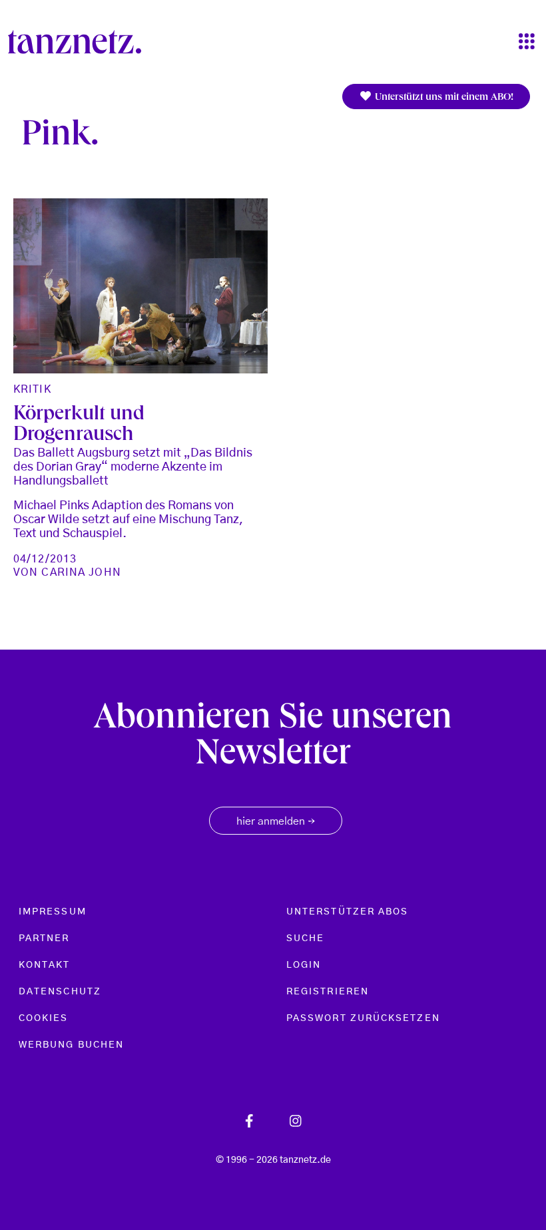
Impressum (53, 912)
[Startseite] (80, 42)
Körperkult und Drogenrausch (78, 425)
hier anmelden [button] (275, 822)
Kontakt (45, 965)
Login (303, 965)
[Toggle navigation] (526, 42)
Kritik (32, 389)
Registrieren (327, 991)
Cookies (44, 1018)
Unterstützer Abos (347, 912)
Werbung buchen (71, 1045)
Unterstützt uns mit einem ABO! (442, 98)
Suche (305, 938)
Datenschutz (60, 991)
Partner (44, 938)
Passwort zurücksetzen (363, 1018)
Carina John (81, 572)
